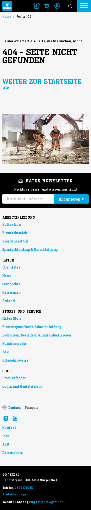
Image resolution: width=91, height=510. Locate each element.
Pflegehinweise (15, 360)
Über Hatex (11, 267)
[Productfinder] (36, 6)
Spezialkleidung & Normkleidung (30, 250)
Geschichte (11, 284)
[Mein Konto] (57, 6)
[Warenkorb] (44, 6)
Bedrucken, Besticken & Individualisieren (36, 335)
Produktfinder (13, 378)
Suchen (70, 6)
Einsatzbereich (14, 233)
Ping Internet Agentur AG (47, 502)
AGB (5, 444)
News (6, 276)
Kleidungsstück (15, 241)
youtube (15, 418)
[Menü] (84, 6)
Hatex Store (11, 318)
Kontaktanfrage (14, 494)
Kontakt (9, 427)
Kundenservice (14, 344)
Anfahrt (8, 301)
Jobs (6, 436)
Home (6, 16)
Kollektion (11, 224)
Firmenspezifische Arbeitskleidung (32, 327)
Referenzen (11, 292)
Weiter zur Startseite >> (41, 85)
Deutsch (14, 407)
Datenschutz (12, 453)
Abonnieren (71, 199)
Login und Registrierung (22, 386)
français (31, 407)
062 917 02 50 (24, 488)
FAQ (5, 352)
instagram (6, 418)
